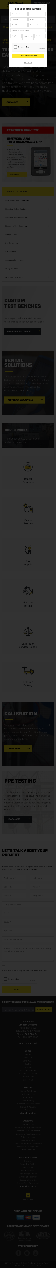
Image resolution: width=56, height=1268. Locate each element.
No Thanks (28, 62)
